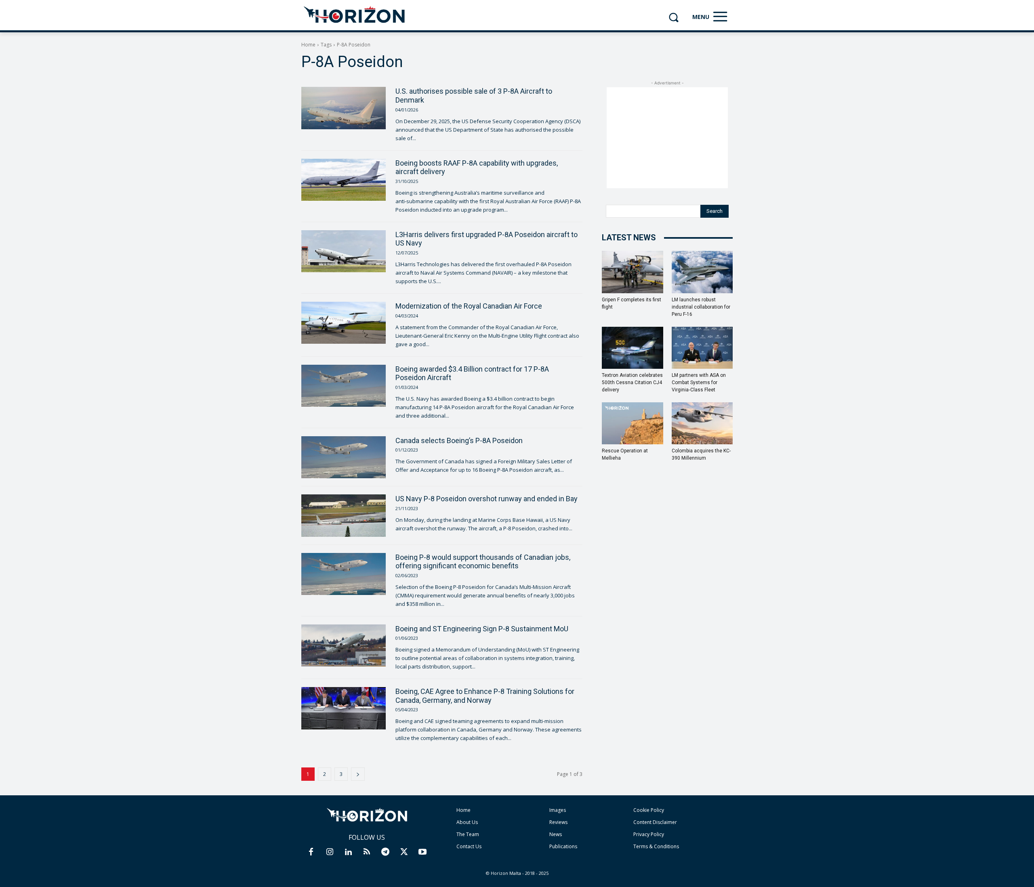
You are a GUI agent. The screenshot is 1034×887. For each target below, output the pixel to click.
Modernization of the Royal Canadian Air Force (468, 306)
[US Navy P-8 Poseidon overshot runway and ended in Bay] (343, 515)
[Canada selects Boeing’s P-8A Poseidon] (343, 457)
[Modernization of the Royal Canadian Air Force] (343, 323)
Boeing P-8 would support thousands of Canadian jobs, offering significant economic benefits (482, 561)
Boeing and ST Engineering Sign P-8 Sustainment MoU (481, 628)
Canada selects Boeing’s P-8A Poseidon (459, 440)
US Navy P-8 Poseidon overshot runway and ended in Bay (486, 498)
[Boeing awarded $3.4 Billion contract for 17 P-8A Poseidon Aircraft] (343, 386)
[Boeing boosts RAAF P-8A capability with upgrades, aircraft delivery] (343, 180)
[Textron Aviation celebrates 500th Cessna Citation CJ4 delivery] (632, 348)
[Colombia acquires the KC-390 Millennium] (702, 423)
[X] (404, 852)
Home (308, 44)
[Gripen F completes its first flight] (632, 272)
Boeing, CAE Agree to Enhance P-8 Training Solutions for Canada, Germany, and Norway (484, 695)
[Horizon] (354, 15)
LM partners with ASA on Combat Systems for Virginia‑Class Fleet (699, 382)
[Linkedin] (348, 852)
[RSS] (366, 852)
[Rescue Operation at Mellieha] (632, 423)
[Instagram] (329, 852)
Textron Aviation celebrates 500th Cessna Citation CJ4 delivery (632, 382)
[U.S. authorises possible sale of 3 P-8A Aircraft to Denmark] (343, 108)
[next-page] (358, 774)
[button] (673, 17)
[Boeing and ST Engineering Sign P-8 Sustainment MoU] (343, 645)
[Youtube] (422, 852)
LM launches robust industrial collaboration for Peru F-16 (701, 307)
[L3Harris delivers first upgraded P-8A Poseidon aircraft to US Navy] (343, 251)
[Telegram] (385, 852)
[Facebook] (311, 852)
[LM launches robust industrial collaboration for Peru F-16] (702, 272)
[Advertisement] (667, 137)
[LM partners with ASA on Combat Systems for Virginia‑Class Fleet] (702, 348)
